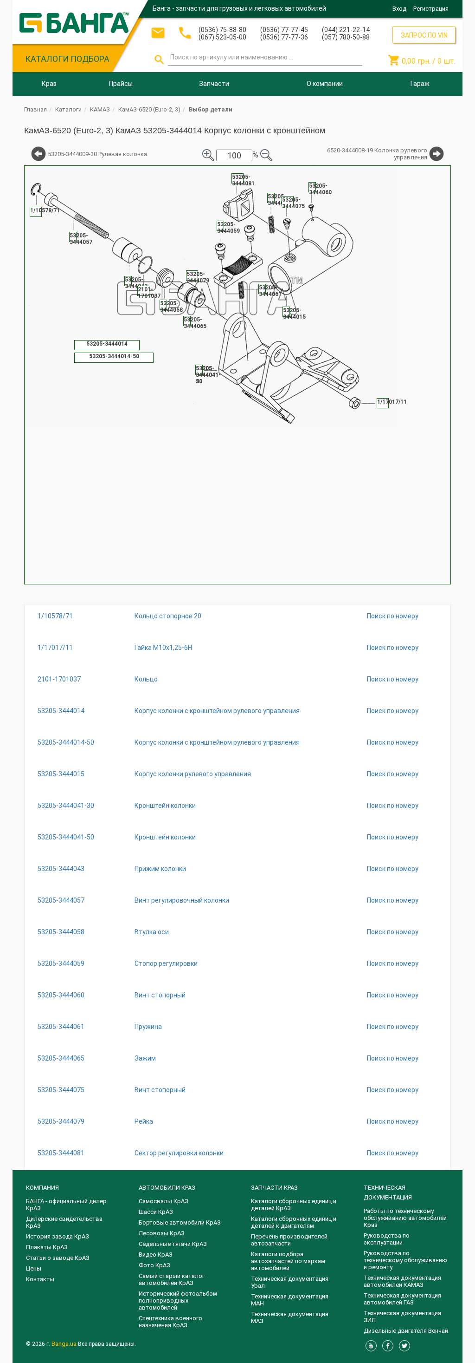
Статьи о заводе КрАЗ (58, 1257)
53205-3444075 (61, 1090)
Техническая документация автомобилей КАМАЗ (402, 1281)
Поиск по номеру (392, 616)
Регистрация (431, 8)
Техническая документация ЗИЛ (402, 1317)
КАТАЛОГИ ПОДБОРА (67, 59)
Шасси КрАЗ (156, 1211)
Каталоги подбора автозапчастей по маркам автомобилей (288, 1261)
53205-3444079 (61, 1121)
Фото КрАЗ (154, 1265)
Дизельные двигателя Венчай (406, 1330)
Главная (35, 109)
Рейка (144, 1121)
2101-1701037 (59, 679)
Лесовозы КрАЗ (162, 1233)
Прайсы (121, 83)
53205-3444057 (61, 900)
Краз (49, 83)
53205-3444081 (61, 1153)
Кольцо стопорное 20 (168, 616)
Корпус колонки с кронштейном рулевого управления (217, 710)
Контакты (40, 1279)
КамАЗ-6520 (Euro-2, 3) (149, 109)
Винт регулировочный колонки (182, 900)
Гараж (420, 83)
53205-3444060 (61, 995)
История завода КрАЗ (57, 1236)
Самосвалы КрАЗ (163, 1201)
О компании (325, 83)
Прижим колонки (160, 868)
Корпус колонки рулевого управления (193, 774)
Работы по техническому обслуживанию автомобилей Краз (405, 1217)
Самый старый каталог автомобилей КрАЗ (172, 1279)
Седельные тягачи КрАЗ (173, 1243)
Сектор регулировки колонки (179, 1153)
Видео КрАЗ (156, 1254)
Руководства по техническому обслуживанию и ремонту (405, 1260)
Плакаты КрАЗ (47, 1247)
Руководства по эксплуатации (387, 1239)
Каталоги (68, 109)
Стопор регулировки (166, 963)
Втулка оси (152, 932)
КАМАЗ (100, 109)
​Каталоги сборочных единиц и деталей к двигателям (293, 1222)
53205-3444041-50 (66, 837)
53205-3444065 (61, 1058)
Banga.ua (64, 1343)
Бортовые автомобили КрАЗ (180, 1222)
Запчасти (214, 83)
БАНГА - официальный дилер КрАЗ (66, 1205)
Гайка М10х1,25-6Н (163, 647)
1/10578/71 (55, 616)
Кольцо (146, 679)
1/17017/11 (55, 647)
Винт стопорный (160, 995)
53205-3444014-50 (66, 742)
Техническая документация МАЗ (289, 1317)
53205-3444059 (61, 963)
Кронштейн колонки (165, 805)
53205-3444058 (61, 932)
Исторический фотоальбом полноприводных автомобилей (178, 1300)
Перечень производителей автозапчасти (289, 1240)
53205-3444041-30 (66, 805)
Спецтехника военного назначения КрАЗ (170, 1322)
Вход (399, 8)
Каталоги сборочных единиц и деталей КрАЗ (293, 1205)
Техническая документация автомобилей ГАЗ (402, 1299)
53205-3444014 (61, 710)
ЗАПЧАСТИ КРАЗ (274, 1187)
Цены (33, 1268)
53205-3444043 (61, 868)
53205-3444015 (61, 774)
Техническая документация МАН (289, 1300)
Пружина (148, 1026)
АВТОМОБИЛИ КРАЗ (167, 1187)
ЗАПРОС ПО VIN (424, 35)
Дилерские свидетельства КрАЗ (64, 1222)
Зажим (145, 1058)
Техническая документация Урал (289, 1282)
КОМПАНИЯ (42, 1187)
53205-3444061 (61, 1026)
